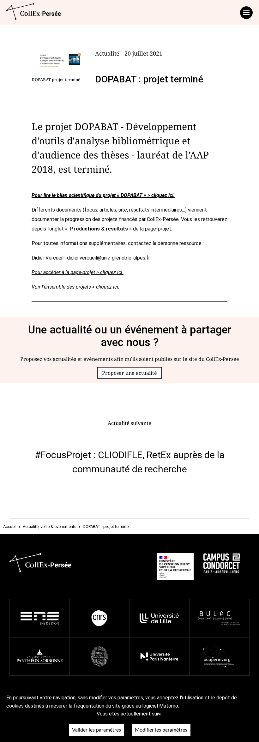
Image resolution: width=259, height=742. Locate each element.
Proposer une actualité (129, 372)
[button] (129, 372)
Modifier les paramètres (161, 730)
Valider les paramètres (96, 730)
